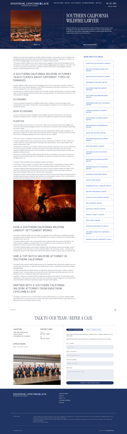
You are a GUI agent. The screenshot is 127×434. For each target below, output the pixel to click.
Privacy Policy (44, 422)
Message (69, 368)
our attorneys (76, 3)
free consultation (90, 44)
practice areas (59, 3)
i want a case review (74, 329)
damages (41, 85)
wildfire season (26, 61)
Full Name (70, 343)
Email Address (71, 351)
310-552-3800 (111, 3)
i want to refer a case (93, 329)
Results (67, 3)
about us (37, 44)
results (61, 395)
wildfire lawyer (53, 65)
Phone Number (71, 359)
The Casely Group (109, 430)
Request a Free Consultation (89, 383)
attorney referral (88, 3)
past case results (18, 268)
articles (98, 3)
